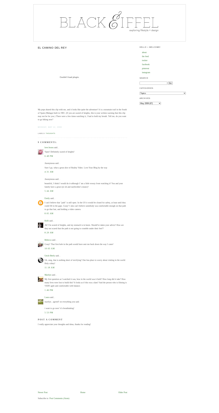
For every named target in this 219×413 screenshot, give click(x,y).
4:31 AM (49, 172)
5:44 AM (49, 191)
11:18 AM (50, 267)
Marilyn (48, 275)
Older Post (122, 392)
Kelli (47, 221)
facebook (146, 64)
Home (82, 392)
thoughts (50, 133)
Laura (47, 297)
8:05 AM (49, 213)
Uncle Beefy (50, 256)
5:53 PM (49, 312)
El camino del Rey (52, 47)
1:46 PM (49, 290)
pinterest (145, 68)
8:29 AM (49, 233)
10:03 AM (50, 248)
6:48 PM (49, 156)
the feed (145, 56)
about (144, 52)
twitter (144, 60)
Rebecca (48, 240)
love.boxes (49, 147)
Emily (47, 198)
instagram (146, 72)
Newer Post (43, 392)
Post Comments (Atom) (59, 398)
